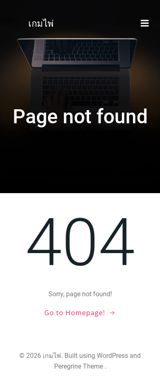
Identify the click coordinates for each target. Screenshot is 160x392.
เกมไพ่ (41, 23)
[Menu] (145, 23)
